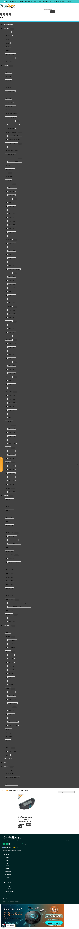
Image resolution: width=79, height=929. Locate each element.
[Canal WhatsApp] (7, 14)
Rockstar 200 (9, 499)
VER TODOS (9, 61)
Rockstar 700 (9, 514)
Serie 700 (8, 76)
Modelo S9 (11, 714)
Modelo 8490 (12, 373)
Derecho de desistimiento (9, 891)
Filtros (7, 43)
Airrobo (8, 740)
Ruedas (8, 50)
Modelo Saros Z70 (13, 725)
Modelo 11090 (12, 399)
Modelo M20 (12, 432)
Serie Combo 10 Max (11, 117)
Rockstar (6, 495)
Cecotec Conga (8, 872)
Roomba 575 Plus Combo (12, 150)
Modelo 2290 (12, 247)
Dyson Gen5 (11, 681)
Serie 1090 (8, 199)
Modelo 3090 (12, 276)
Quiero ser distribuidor (11, 784)
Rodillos (8, 47)
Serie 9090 (8, 377)
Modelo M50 (12, 436)
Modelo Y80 (11, 477)
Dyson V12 (11, 673)
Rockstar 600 (9, 510)
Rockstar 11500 (9, 599)
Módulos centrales (10, 54)
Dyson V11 (11, 670)
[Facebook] (10, 14)
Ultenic (8, 632)
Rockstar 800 (9, 517)
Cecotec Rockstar (8, 874)
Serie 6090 (8, 336)
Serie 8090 (8, 362)
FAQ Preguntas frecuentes (12, 777)
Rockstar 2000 (9, 551)
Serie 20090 (9, 421)
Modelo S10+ (12, 695)
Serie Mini (8, 165)
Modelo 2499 (12, 258)
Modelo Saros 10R (13, 721)
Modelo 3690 (12, 295)
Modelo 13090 (12, 406)
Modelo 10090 (12, 395)
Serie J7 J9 (8, 98)
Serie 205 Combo (10, 128)
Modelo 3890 (12, 302)
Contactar (6, 766)
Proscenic (8, 629)
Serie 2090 (8, 239)
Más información (24, 852)
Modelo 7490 (12, 354)
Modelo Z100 (12, 492)
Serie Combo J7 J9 (10, 106)
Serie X (8, 447)
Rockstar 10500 (9, 595)
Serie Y (8, 462)
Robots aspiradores (8, 24)
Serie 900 (8, 84)
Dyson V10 (11, 666)
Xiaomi (7, 688)
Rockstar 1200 (9, 525)
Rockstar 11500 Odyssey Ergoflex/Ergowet (18, 603)
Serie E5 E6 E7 (9, 87)
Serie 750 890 (9, 176)
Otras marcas (7, 625)
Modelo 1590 (12, 221)
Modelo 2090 (12, 243)
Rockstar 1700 (9, 547)
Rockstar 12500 (9, 610)
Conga (5, 173)
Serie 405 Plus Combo (11, 132)
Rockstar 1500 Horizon (14, 543)
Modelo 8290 (12, 369)
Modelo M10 (12, 428)
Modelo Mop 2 (12, 699)
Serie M (8, 425)
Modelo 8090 (12, 365)
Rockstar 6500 (9, 581)
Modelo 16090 (12, 417)
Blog (5, 762)
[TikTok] (1, 14)
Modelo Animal (12, 187)
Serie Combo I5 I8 (10, 110)
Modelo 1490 (12, 217)
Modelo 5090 (12, 325)
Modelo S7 (11, 710)
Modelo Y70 (11, 473)
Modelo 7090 (12, 347)
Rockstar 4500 (9, 573)
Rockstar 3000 (9, 566)
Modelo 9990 (12, 388)
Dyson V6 (11, 655)
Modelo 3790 (12, 299)
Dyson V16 (11, 684)
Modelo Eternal (12, 343)
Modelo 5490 (12, 332)
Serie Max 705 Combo (11, 158)
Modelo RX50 (12, 618)
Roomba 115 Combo (13, 124)
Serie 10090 (9, 391)
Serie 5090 (8, 321)
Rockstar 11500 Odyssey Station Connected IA (19, 606)
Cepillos (8, 39)
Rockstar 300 (9, 503)
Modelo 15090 (12, 414)
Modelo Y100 (12, 484)
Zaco (7, 744)
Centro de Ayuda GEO (9, 885)
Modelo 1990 (12, 236)
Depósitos (8, 35)
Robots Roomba (10, 169)
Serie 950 (8, 180)
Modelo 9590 (12, 384)
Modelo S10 (11, 692)
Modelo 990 (11, 191)
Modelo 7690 (12, 358)
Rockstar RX (9, 614)
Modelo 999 (11, 195)
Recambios (6, 28)
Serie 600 (8, 72)
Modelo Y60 (11, 469)
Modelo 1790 (12, 228)
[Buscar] (52, 11)
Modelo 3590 (12, 291)
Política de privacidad (9, 893)
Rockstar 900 (9, 521)
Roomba (6, 65)
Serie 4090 (8, 306)
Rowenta (8, 729)
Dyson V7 (11, 658)
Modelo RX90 (12, 621)
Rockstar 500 (9, 506)
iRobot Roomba (8, 871)
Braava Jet (8, 876)
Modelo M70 (12, 440)
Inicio (3, 790)
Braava (8, 636)
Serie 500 (8, 69)
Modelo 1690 (12, 225)
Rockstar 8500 (9, 588)
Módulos (7, 865)
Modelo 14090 (12, 410)
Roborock (8, 707)
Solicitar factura (10, 781)
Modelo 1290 (12, 210)
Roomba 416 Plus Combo (14, 139)
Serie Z (8, 488)
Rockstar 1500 (9, 532)
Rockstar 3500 (9, 569)
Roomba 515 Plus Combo (14, 147)
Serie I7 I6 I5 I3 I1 (10, 91)
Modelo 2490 (12, 254)
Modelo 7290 (12, 351)
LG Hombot (9, 736)
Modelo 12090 (12, 403)
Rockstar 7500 (9, 584)
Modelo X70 (11, 454)
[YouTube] (9, 899)
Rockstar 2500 (9, 555)
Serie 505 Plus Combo (11, 143)
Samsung (8, 733)
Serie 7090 (8, 339)
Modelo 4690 (12, 317)
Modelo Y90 (11, 480)
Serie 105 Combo (10, 121)
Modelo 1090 (12, 202)
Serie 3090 (8, 273)
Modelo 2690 (12, 262)
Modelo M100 (12, 443)
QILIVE (7, 747)
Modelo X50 (11, 451)
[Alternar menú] (12, 29)
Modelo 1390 (12, 213)
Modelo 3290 (12, 280)
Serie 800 (8, 80)
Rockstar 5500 (9, 577)
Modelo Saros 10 (13, 718)
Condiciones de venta (9, 889)
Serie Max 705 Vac (10, 154)
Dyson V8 (11, 662)
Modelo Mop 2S (12, 703)
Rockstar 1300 (9, 529)
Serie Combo (9, 102)
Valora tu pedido (10, 773)
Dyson (7, 651)
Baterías (8, 32)
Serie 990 (8, 184)
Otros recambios (10, 58)
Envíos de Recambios (9, 886)
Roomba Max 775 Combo (14, 161)
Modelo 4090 (12, 310)
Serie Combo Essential (11, 113)
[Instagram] (4, 14)
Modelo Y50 (11, 466)
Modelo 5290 (12, 328)
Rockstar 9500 (9, 592)
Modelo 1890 (12, 232)
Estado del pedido (10, 770)
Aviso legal (9, 888)
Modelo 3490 (12, 288)
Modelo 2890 (12, 265)
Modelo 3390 (12, 284)
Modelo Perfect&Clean (14, 269)
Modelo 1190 (12, 206)
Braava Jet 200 (12, 640)
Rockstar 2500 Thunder (14, 562)
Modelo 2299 (12, 250)
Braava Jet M (12, 647)
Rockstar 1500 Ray (13, 540)
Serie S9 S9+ (9, 95)
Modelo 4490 (12, 314)
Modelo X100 (12, 458)
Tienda (7, 790)
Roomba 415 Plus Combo (14, 136)
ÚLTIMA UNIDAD (8, 759)
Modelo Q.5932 (12, 751)
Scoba (7, 755)
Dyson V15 (11, 677)
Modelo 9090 (12, 380)
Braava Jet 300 (12, 644)
